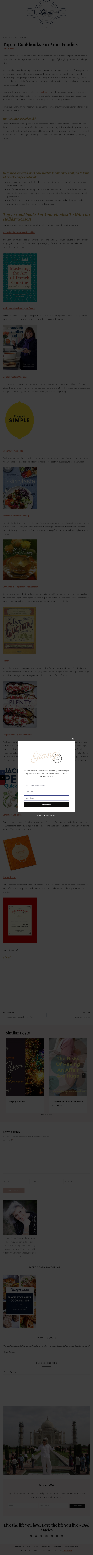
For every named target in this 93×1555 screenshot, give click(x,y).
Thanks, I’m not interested (46, 815)
